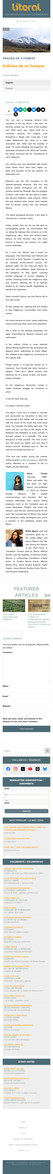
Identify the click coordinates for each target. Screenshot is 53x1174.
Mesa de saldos (12, 1080)
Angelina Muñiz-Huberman (18, 1025)
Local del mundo (13, 988)
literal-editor (11, 833)
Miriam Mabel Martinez (17, 1035)
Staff (22, 1122)
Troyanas (9, 929)
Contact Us (23, 1150)
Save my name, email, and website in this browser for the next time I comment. (22, 720)
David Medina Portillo (16, 1078)
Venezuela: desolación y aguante (17, 981)
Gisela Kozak (11, 976)
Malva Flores (11, 1088)
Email (6, 696)
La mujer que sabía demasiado (16, 1040)
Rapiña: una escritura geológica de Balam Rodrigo (24, 961)
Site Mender (36, 1164)
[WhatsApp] (25, 109)
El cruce (8, 939)
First (6, 794)
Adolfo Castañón (14, 986)
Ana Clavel (10, 908)
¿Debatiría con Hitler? (17, 838)
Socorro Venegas (14, 996)
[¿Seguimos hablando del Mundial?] (14, 605)
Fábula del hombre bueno (14, 1083)
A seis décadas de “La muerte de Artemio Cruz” (23, 991)
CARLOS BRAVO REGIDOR (17, 888)
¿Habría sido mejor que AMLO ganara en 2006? (23, 873)
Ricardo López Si (13, 1045)
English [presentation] (9, 82)
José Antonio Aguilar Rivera (20, 878)
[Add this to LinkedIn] (20, 109)
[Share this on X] (38, 109)
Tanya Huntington (14, 1098)
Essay (6, 29)
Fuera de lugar (12, 978)
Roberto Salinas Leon (16, 966)
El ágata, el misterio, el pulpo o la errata (20, 1093)
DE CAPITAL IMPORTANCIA (16, 969)
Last (6, 800)
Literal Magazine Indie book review (23, 1145)
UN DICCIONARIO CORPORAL (17, 1008)
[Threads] (37, 769)
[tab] (26, 82)
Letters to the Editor (23, 1139)
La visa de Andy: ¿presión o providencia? (21, 893)
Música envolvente (12, 1030)
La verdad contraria (15, 890)
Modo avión (10, 998)
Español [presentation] (9, 88)
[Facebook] (8, 769)
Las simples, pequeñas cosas (16, 1000)
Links (23, 1133)
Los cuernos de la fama (13, 912)
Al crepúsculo (12, 1047)
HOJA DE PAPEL (11, 1020)
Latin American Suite (15, 1100)
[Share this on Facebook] (16, 109)
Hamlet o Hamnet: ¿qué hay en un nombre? (22, 1103)
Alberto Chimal (13, 937)
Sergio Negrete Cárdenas (18, 869)
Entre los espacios (14, 1071)
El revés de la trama (15, 920)
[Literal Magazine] (26, 7)
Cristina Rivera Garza (16, 957)
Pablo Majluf (11, 842)
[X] (22, 769)
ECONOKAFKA (10, 871)
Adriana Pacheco (13, 850)
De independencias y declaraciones (18, 883)
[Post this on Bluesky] (34, 109)
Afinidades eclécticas (16, 900)
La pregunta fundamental (14, 1073)
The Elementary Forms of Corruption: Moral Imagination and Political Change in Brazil (39, 620)
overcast (9, 959)
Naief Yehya (10, 947)
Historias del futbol (11, 1049)
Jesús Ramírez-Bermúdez (18, 1006)
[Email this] (43, 109)
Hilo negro (10, 1090)
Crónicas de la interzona (17, 949)
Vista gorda (10, 1037)
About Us (23, 1128)
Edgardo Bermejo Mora (17, 917)
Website (6, 706)
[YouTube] (30, 769)
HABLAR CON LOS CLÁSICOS (17, 942)
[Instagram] (15, 769)
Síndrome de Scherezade (17, 910)
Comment (8, 652)
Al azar (8, 1027)
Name (6, 686)
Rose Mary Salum (13, 1069)
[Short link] (16, 114)
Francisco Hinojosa (15, 1015)
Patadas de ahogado (12, 971)
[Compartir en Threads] (29, 109)
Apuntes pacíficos (11, 922)
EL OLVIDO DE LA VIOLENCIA (17, 1010)
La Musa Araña (11, 1017)
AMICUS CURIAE (11, 881)
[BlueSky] (45, 769)
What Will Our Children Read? (21, 847)
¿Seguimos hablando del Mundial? (11, 617)
